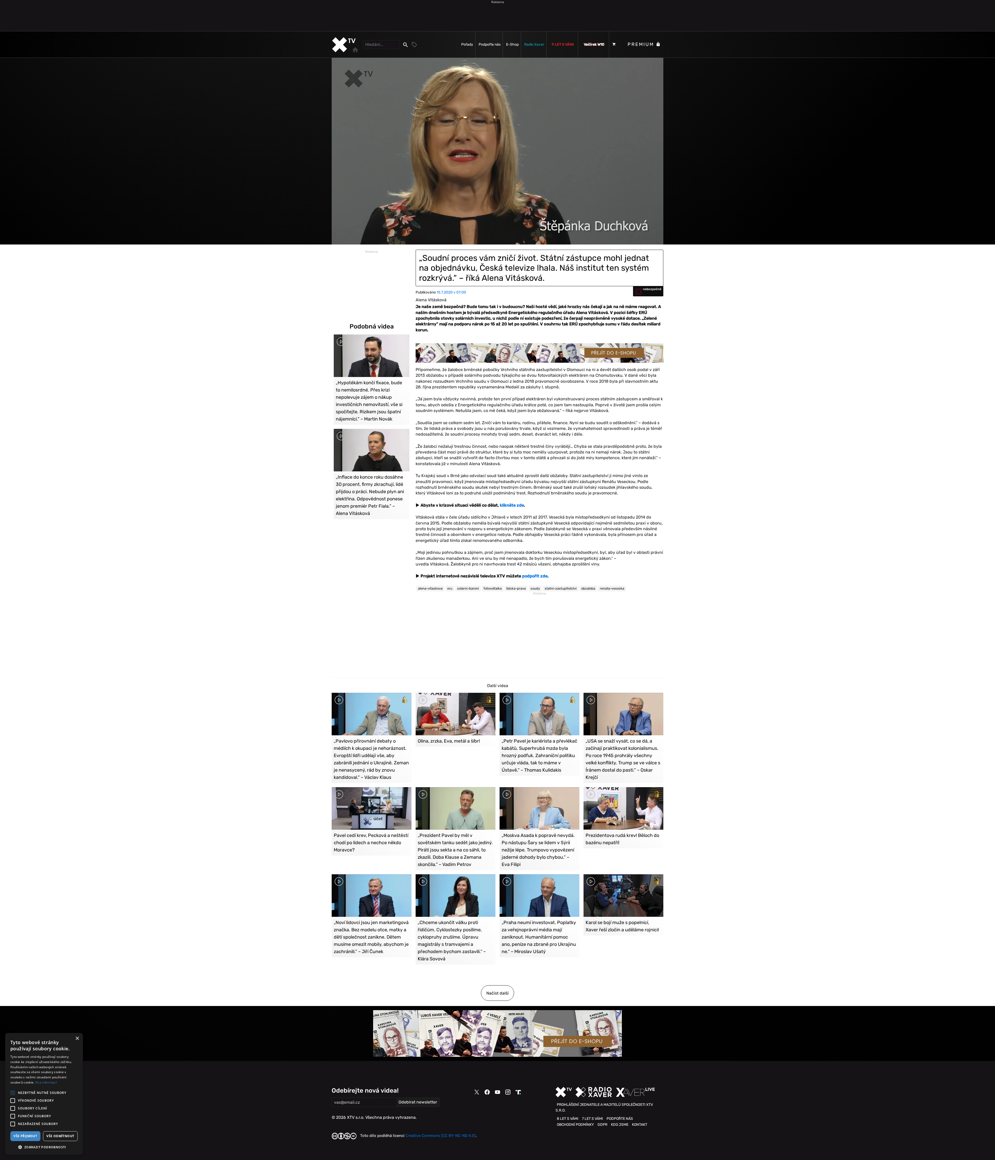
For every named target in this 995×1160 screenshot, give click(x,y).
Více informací (46, 1082)
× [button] (77, 1038)
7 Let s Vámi (592, 1118)
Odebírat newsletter (418, 1102)
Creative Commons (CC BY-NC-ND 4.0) (441, 1135)
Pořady (467, 44)
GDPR (602, 1124)
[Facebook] (487, 1092)
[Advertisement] (497, 15)
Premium (642, 44)
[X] (476, 1092)
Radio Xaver (534, 44)
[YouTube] (497, 1092)
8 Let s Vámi (567, 1118)
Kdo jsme (619, 1124)
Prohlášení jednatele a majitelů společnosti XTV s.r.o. (604, 1107)
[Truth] (518, 1092)
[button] (44, 1147)
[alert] (44, 1094)
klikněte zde (512, 505)
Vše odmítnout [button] (60, 1136)
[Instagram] (508, 1092)
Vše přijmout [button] (25, 1136)
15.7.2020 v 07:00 (451, 292)
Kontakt (639, 1124)
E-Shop (512, 44)
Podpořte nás (490, 44)
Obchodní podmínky (575, 1124)
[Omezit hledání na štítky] (414, 44)
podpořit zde (535, 576)
